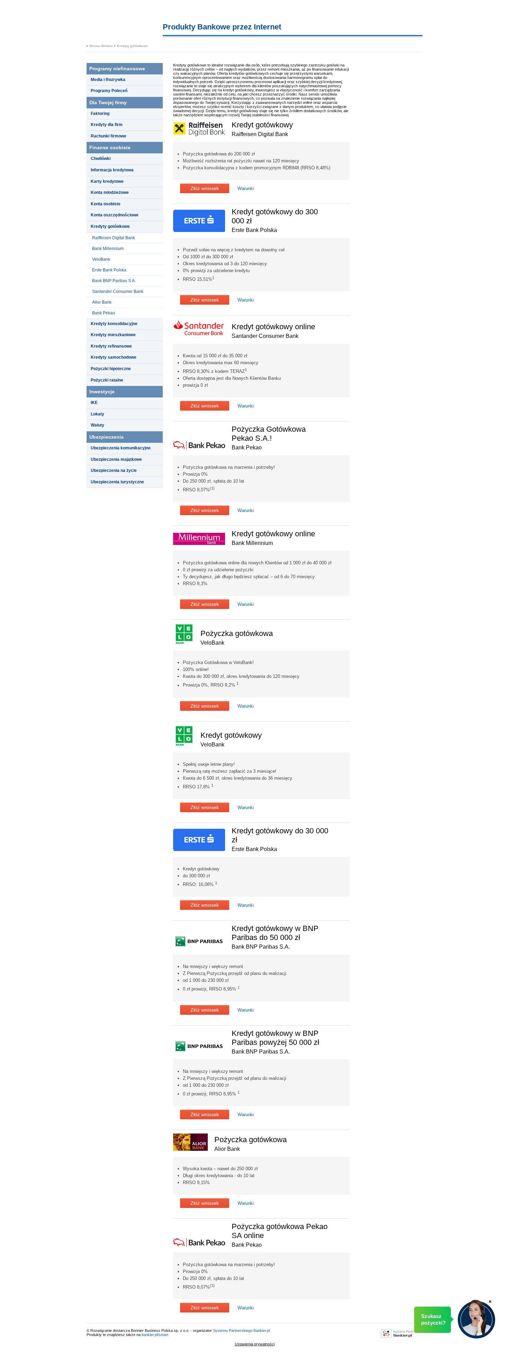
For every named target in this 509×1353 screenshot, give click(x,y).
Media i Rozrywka (108, 79)
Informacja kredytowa (112, 170)
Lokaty (97, 414)
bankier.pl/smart (155, 1335)
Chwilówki (100, 158)
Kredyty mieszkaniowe (113, 334)
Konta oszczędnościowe (115, 215)
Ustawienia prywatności (255, 1344)
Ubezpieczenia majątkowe (116, 459)
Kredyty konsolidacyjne (114, 323)
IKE (94, 402)
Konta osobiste (105, 203)
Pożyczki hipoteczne (111, 368)
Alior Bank (101, 302)
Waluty (97, 425)
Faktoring (100, 113)
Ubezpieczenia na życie (114, 470)
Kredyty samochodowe (113, 357)
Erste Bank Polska (109, 270)
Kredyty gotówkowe (132, 46)
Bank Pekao (103, 313)
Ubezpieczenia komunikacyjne (121, 448)
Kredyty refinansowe (111, 346)
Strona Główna (101, 46)
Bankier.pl (261, 1330)
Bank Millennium (108, 248)
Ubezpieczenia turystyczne (117, 482)
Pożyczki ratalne (107, 380)
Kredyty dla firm (107, 124)
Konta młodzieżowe (110, 192)
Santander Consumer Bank (117, 291)
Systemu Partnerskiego (232, 1330)
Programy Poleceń (109, 90)
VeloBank (101, 259)
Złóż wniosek (204, 188)
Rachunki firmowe (108, 136)
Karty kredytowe (107, 181)
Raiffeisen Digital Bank (113, 237)
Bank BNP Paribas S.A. (114, 280)
